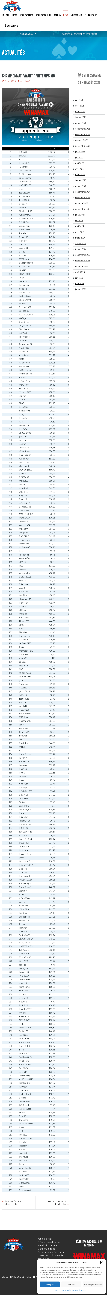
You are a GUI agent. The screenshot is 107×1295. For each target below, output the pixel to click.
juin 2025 (79, 157)
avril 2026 (79, 106)
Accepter (50, 1284)
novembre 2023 (82, 260)
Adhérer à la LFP (78, 15)
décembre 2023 (82, 255)
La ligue (5, 15)
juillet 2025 (80, 151)
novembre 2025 (82, 134)
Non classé (25, 81)
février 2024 (80, 243)
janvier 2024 (80, 249)
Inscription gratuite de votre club (79, 34)
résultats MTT (26, 15)
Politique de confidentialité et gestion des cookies (70, 1290)
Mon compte (12, 25)
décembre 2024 (82, 192)
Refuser (71, 1284)
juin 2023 (79, 278)
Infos (14, 15)
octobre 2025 (81, 140)
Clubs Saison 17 (28, 34)
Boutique (92, 15)
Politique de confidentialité (51, 1252)
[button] (101, 1262)
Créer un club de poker (49, 1242)
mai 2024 (79, 226)
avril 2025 (79, 169)
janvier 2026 (80, 123)
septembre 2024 (83, 209)
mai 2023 (79, 283)
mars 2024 (80, 238)
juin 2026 (79, 100)
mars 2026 (80, 111)
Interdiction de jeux (47, 1245)
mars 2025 (80, 174)
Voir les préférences (93, 1284)
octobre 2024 (81, 203)
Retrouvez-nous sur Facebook (91, 1243)
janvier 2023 (80, 289)
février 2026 (80, 117)
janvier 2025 (80, 186)
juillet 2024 (80, 215)
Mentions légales (46, 1248)
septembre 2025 (83, 146)
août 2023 (80, 272)
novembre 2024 (82, 197)
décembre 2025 (82, 129)
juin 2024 (79, 220)
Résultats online (43, 15)
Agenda (57, 15)
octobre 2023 (81, 266)
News (65, 15)
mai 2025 (79, 163)
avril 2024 (79, 232)
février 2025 (80, 180)
